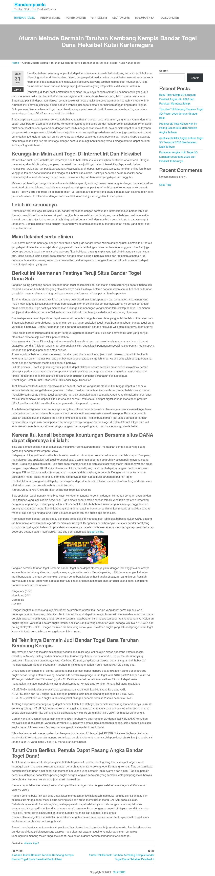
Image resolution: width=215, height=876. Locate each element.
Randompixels (30, 4)
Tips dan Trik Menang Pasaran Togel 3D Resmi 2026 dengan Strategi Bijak (181, 113)
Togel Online (169, 17)
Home (15, 63)
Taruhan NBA (144, 17)
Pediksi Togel (50, 17)
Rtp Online (99, 17)
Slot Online (121, 17)
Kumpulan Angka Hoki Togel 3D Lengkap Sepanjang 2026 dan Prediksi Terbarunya (178, 156)
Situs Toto (165, 185)
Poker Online (76, 17)
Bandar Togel (24, 17)
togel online (96, 531)
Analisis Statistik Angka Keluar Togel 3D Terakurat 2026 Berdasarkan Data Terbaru (181, 142)
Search (163, 70)
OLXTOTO (119, 872)
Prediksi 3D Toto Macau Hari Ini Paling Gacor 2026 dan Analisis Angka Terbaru (178, 128)
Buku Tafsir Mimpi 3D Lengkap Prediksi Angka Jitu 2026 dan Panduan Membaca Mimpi (177, 99)
